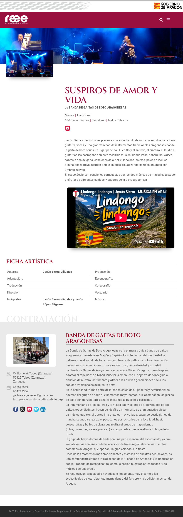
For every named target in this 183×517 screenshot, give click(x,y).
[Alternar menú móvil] (168, 20)
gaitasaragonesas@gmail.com (33, 395)
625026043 (20, 387)
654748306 (20, 391)
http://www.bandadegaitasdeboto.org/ (38, 399)
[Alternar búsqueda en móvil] (161, 20)
